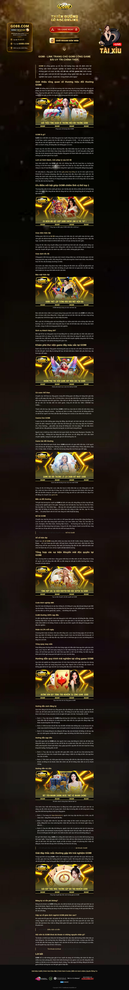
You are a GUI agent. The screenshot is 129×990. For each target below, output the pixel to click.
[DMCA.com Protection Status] (64, 982)
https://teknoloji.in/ (57, 815)
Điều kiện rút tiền (53, 929)
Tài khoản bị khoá (54, 949)
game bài (54, 495)
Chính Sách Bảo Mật (50, 971)
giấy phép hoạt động (68, 172)
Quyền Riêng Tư (91, 971)
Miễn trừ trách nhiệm (78, 971)
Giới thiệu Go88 (37, 971)
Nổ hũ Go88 (70, 533)
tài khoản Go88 (81, 848)
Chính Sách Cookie (64, 971)
